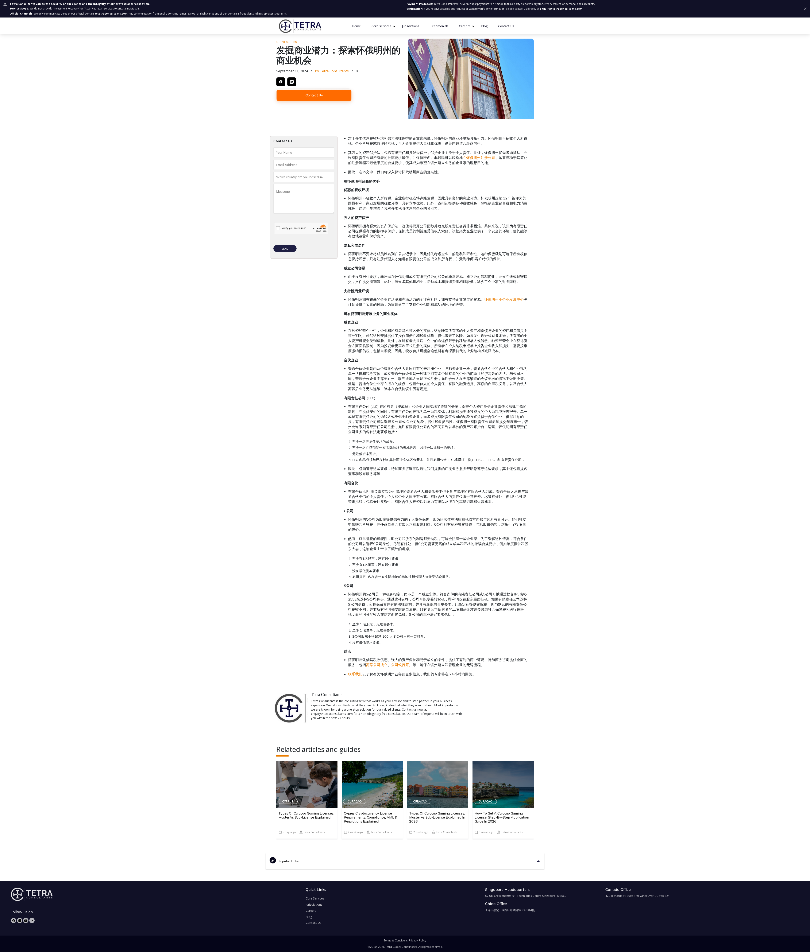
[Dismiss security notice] (805, 8)
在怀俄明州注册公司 (479, 157)
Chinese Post (287, 41)
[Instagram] (19, 920)
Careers (311, 911)
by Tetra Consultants (332, 71)
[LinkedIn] (32, 920)
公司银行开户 (402, 664)
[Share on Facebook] (280, 81)
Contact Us (506, 26)
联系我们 (355, 674)
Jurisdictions (410, 26)
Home (356, 26)
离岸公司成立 (376, 664)
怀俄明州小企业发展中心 (504, 299)
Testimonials (439, 26)
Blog (484, 26)
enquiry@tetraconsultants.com (561, 9)
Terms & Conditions (396, 940)
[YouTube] (25, 920)
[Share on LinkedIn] (291, 81)
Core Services (315, 898)
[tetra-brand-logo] (299, 25)
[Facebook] (13, 920)
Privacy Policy (417, 940)
